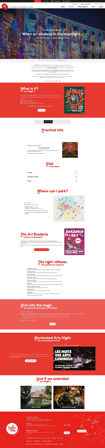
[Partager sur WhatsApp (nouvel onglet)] (51, 81)
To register (67, 432)
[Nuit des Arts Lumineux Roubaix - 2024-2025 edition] (74, 358)
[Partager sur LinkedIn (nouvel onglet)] (49, 81)
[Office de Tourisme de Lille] (5, 6)
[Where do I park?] (68, 209)
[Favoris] (98, 4)
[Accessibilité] (100, 3)
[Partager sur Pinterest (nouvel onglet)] (53, 81)
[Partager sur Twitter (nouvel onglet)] (47, 81)
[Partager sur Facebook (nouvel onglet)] (45, 81)
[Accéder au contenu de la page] (52, 54)
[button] (63, 7)
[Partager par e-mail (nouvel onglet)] (56, 81)
